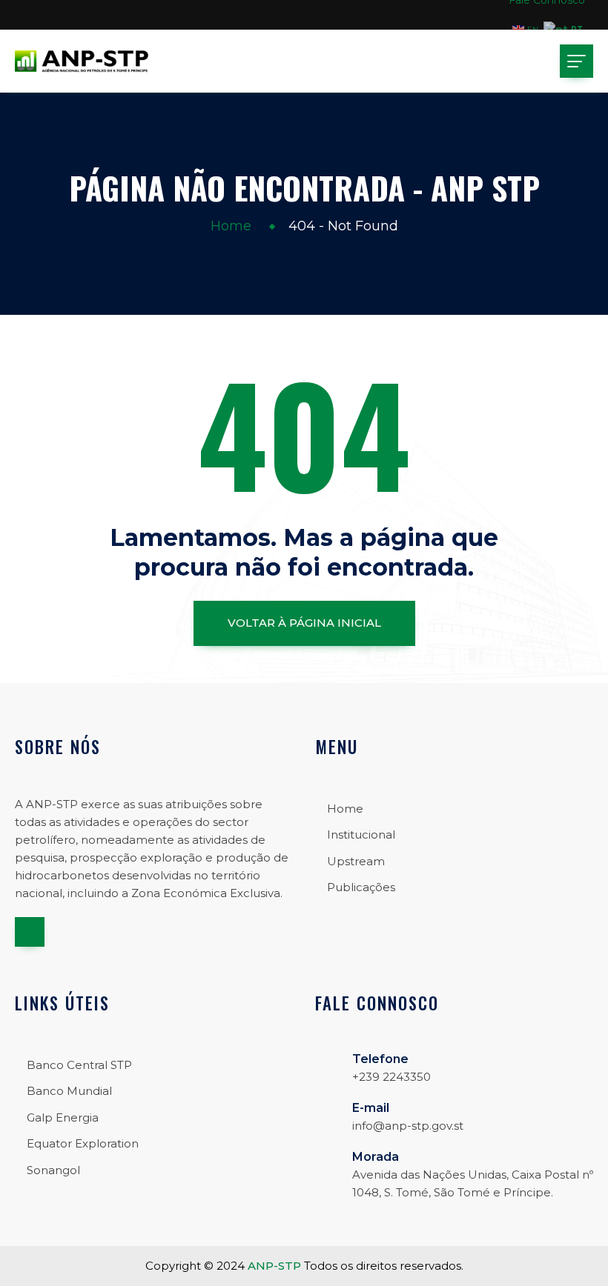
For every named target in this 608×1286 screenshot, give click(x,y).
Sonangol (53, 1170)
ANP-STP (274, 1266)
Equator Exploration (83, 1143)
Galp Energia (63, 1117)
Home (231, 226)
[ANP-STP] (81, 61)
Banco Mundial (69, 1091)
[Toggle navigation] (576, 61)
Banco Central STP (79, 1065)
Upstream (356, 861)
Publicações (361, 887)
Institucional (361, 834)
